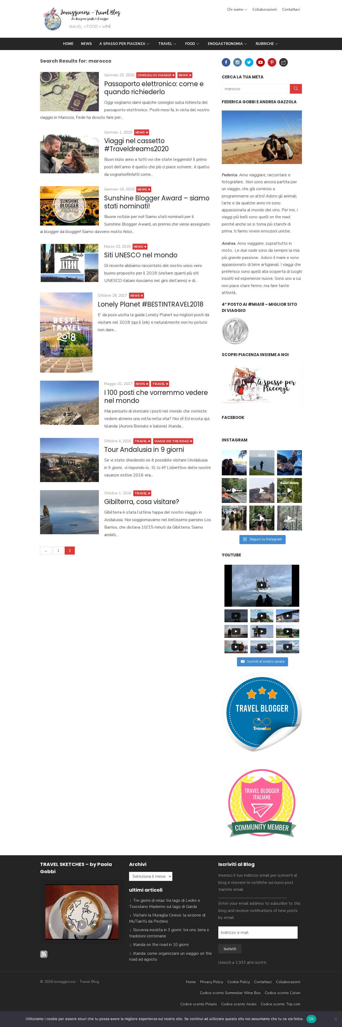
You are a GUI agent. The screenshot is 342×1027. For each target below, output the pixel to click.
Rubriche (265, 43)
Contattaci (291, 9)
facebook (233, 417)
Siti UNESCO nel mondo (140, 255)
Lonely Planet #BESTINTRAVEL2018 (151, 304)
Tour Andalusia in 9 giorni (144, 449)
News (86, 43)
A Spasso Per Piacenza (122, 43)
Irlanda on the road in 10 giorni (161, 944)
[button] (70, 924)
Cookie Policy (238, 981)
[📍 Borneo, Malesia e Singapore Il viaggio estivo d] (261, 518)
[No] (335, 1019)
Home (68, 43)
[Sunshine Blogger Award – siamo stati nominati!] (69, 206)
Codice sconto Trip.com (280, 1004)
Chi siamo (235, 9)
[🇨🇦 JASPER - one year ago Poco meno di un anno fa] (289, 518)
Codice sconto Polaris (198, 1004)
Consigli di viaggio (155, 75)
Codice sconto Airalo (238, 1004)
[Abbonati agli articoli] (44, 956)
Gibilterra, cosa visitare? (141, 501)
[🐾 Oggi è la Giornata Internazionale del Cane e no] (289, 462)
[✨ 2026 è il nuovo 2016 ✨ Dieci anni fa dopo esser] (234, 462)
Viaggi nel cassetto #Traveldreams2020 (136, 144)
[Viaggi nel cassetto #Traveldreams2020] (69, 151)
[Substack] (283, 62)
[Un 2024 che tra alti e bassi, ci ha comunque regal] (234, 518)
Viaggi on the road (171, 441)
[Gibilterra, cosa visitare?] (69, 512)
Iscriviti (230, 949)
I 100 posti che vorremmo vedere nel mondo (156, 396)
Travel (165, 43)
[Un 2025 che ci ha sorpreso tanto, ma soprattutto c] (261, 462)
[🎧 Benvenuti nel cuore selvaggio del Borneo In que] (234, 490)
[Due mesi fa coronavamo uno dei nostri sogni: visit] (261, 490)
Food (190, 43)
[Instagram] (237, 62)
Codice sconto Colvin (282, 992)
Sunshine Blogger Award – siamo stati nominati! (156, 202)
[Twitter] (249, 62)
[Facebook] (226, 62)
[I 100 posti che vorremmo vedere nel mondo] (69, 403)
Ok (311, 1019)
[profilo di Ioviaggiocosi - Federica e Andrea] (262, 750)
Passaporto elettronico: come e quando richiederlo (154, 87)
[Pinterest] (272, 62)
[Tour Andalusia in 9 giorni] (69, 460)
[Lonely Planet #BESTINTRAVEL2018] (66, 332)
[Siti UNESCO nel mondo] (69, 262)
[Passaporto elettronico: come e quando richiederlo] (69, 91)
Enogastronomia (225, 43)
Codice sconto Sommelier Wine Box (230, 992)
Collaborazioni (264, 9)
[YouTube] (260, 62)
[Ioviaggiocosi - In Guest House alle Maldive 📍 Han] (289, 490)
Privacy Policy (211, 981)
